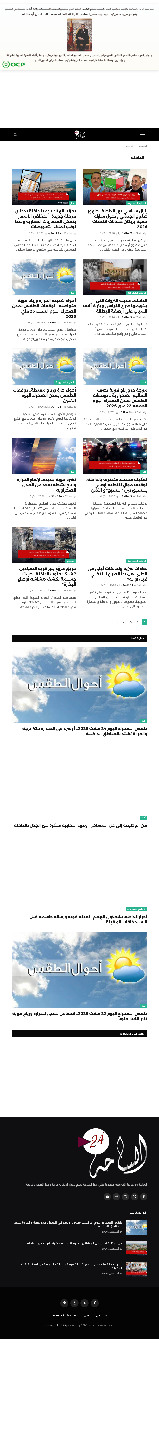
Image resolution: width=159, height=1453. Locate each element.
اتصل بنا (85, 1315)
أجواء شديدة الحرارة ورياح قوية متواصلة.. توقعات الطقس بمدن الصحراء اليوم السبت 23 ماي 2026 (44, 308)
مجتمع (70, 561)
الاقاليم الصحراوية (136, 203)
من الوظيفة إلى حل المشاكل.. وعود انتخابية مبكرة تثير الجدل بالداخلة (80, 825)
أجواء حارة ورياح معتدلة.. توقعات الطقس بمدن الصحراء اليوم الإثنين (44, 395)
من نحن (101, 1315)
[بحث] (16, 134)
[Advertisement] (79, 101)
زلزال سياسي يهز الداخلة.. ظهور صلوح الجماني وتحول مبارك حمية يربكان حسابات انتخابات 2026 (117, 219)
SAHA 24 (127, 233)
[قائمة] (142, 134)
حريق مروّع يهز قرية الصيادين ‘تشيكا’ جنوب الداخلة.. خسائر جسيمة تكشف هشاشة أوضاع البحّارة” (47, 576)
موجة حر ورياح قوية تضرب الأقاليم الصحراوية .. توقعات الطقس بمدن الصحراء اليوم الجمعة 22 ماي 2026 (120, 398)
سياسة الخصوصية (64, 1315)
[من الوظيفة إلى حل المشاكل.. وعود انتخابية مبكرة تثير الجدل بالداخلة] (79, 782)
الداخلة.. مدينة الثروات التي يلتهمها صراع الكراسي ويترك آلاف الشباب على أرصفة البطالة (115, 305)
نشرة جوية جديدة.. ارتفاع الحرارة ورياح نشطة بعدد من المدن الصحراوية (46, 484)
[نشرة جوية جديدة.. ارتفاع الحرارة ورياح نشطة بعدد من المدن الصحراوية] (44, 456)
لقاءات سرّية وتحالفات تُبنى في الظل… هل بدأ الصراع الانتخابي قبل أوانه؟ (117, 573)
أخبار (72, 203)
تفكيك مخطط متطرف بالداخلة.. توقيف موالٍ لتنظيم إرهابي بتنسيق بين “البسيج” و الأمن (116, 484)
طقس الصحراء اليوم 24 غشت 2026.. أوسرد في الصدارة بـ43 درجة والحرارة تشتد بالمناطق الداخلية (84, 731)
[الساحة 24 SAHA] (80, 134)
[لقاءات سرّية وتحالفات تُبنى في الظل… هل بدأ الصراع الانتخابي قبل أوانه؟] (115, 545)
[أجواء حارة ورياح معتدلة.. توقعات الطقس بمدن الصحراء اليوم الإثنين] (44, 366)
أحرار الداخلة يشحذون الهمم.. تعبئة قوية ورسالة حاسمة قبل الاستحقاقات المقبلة (88, 919)
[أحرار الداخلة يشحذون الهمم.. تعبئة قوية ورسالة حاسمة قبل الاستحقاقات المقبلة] (79, 873)
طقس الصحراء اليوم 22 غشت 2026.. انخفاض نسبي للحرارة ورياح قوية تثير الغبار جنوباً (79, 1016)
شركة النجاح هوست (57, 1325)
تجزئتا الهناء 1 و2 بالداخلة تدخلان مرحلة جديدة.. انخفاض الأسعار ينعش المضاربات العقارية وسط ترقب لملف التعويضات (45, 219)
